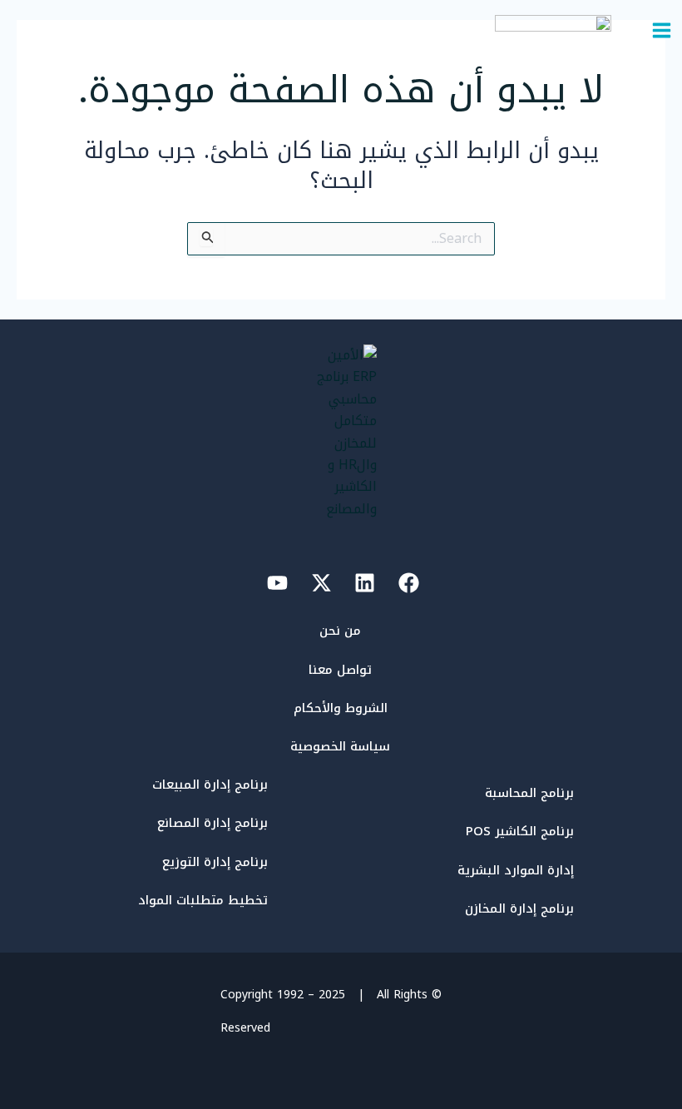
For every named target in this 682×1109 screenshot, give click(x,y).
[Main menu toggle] (661, 30)
